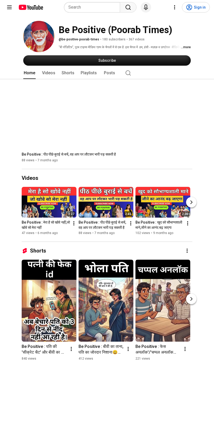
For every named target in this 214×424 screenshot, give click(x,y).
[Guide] (9, 7)
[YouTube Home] (31, 7)
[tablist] (107, 73)
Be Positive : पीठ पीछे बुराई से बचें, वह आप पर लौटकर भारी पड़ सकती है (69, 154)
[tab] (29, 73)
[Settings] (174, 7)
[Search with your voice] (146, 7)
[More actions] (74, 223)
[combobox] (93, 7)
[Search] (128, 7)
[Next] (191, 202)
